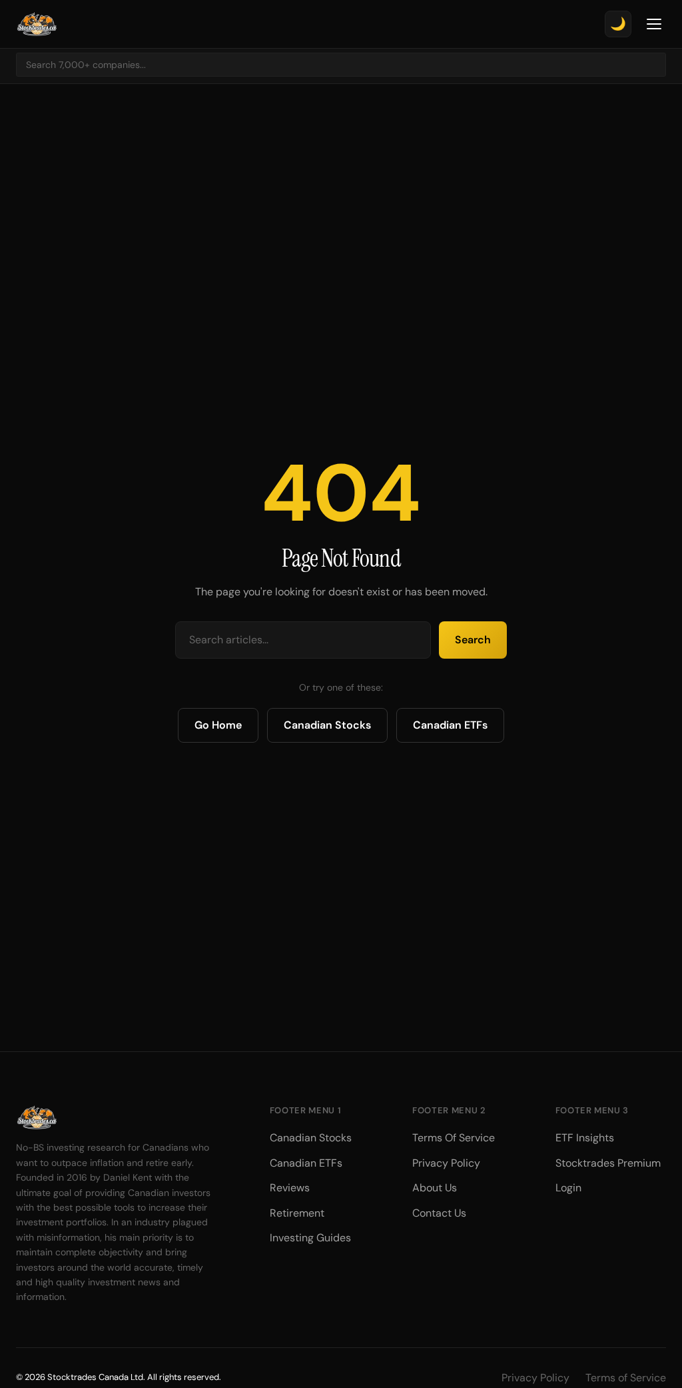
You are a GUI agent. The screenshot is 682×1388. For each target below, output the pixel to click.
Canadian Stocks (327, 725)
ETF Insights (584, 1138)
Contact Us (439, 1213)
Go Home (218, 725)
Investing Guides (310, 1238)
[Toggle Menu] (654, 24)
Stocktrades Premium (608, 1163)
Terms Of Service (453, 1138)
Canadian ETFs (450, 725)
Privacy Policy (446, 1163)
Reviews (290, 1188)
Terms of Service (625, 1378)
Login (568, 1188)
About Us (434, 1188)
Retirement (297, 1213)
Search (473, 640)
